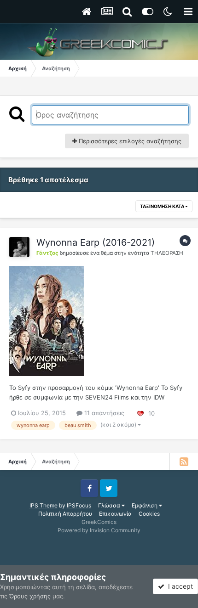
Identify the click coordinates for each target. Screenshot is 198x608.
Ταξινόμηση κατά (162, 206)
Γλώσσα (110, 505)
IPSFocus (79, 505)
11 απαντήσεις (103, 413)
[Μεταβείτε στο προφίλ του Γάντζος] (19, 247)
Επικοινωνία (115, 513)
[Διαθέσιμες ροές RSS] (183, 461)
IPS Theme (43, 505)
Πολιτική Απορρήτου (65, 513)
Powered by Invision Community (99, 530)
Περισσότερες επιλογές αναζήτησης (129, 141)
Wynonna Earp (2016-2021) (95, 242)
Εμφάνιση (145, 505)
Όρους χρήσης (30, 596)
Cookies (149, 513)
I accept (178, 586)
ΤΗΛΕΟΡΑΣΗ (167, 253)
